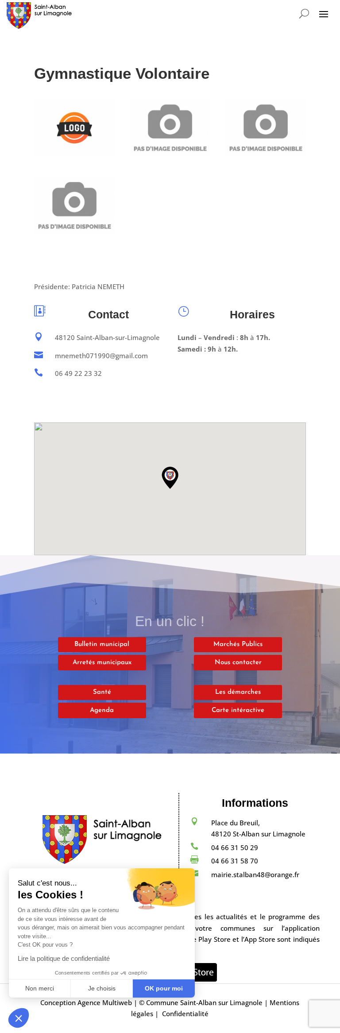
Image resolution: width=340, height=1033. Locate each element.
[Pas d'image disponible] (74, 231)
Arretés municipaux (102, 662)
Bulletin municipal (101, 644)
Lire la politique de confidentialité (64, 958)
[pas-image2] (265, 153)
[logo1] (74, 153)
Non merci (39, 988)
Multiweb (117, 1002)
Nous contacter (238, 662)
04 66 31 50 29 (234, 847)
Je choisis (102, 988)
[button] (18, 1018)
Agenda (102, 710)
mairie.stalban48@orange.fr (255, 874)
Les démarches (238, 692)
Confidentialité (185, 1013)
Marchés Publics (238, 644)
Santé (102, 692)
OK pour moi (164, 988)
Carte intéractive (238, 710)
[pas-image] (170, 153)
